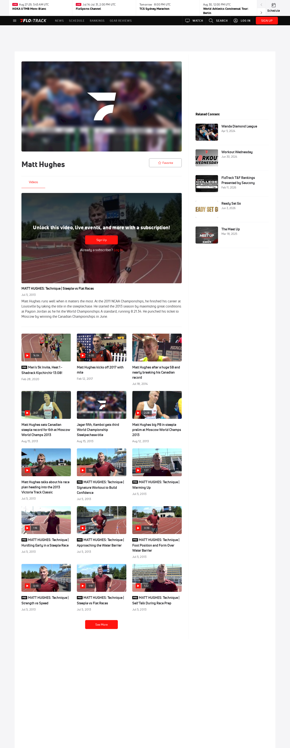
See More (101, 624)
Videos (33, 182)
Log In (118, 250)
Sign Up (101, 240)
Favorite (167, 163)
